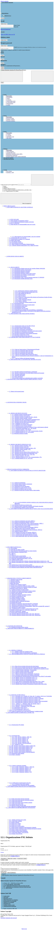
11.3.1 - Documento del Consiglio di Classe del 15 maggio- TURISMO (28, 698)
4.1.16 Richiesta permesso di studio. (20, 433)
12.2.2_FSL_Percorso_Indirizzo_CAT (20, 738)
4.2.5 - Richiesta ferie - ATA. (18, 450)
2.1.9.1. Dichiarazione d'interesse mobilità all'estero (26, 290)
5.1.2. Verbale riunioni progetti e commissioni (22, 484)
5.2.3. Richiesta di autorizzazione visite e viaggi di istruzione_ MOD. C (27, 523)
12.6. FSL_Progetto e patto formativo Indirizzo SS (20, 749)
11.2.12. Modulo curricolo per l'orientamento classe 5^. (24, 680)
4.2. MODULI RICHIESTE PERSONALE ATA (20, 444)
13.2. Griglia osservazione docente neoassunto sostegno (21, 800)
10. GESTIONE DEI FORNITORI (14, 626)
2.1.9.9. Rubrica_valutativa (21, 301)
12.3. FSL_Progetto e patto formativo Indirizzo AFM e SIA (22, 745)
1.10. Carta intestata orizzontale (16, 243)
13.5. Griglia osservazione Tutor (16, 803)
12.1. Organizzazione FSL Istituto (16, 724)
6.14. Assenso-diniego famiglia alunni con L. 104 (20, 557)
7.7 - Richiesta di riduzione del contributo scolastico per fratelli (23, 587)
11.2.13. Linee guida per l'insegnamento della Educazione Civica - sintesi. (28, 681)
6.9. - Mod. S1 (12, 553)
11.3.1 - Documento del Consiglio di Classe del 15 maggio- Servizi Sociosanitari (29, 701)
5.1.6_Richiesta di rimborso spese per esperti (22, 489)
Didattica (5, 187)
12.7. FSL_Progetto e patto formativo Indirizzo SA (20, 750)
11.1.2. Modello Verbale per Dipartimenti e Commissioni (24, 652)
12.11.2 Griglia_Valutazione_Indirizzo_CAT (22, 768)
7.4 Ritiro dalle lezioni (14, 583)
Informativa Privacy (7, 898)
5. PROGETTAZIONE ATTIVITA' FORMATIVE (17, 469)
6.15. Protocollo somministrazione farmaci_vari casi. (20, 558)
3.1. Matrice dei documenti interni (16, 391)
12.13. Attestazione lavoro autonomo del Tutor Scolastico (21, 785)
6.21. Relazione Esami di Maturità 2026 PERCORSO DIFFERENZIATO (25, 567)
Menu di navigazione (26, 203)
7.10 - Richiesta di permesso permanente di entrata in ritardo (22, 591)
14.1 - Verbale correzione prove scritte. (17, 819)
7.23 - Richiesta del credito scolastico (17, 607)
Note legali (5, 897)
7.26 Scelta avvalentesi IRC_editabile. (17, 611)
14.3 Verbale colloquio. (14, 822)
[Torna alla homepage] (27, 70)
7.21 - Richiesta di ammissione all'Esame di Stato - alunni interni (23, 605)
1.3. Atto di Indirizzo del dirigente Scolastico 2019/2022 (21, 221)
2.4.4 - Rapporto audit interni (18, 375)
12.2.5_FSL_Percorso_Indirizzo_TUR (20, 742)
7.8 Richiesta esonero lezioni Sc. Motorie (18, 588)
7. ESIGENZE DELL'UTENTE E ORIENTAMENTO (18, 578)
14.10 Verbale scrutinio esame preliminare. (18, 831)
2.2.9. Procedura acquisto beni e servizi (20, 334)
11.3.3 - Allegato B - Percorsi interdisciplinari (22, 705)
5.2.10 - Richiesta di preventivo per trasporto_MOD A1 (24, 532)
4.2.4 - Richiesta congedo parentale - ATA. (21, 449)
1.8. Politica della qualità (14, 240)
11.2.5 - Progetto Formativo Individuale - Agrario (23, 671)
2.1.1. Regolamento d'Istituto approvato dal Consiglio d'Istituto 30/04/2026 (28, 268)
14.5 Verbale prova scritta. (15, 824)
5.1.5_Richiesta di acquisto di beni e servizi (21, 487)
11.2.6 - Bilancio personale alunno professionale (22, 672)
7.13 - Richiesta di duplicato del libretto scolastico (20, 594)
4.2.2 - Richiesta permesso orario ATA (20, 447)
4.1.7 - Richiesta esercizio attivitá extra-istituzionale (23, 422)
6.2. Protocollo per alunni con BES (17, 549)
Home (4, 186)
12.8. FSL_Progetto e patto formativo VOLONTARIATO (22, 752)
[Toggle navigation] (12, 76)
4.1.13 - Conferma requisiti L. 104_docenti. (21, 429)
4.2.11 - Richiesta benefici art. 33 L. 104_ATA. (22, 458)
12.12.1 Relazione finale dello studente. (20, 784)
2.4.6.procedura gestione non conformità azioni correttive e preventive (27, 378)
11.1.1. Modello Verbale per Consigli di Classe (22, 651)
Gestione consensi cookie (9, 905)
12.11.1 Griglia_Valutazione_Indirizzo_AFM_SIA (23, 766)
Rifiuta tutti (12, 858)
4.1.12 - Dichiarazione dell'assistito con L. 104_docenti (24, 428)
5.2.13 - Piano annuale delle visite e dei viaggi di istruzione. (25, 536)
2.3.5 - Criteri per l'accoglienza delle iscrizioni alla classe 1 (25, 354)
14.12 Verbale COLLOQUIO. (15, 833)
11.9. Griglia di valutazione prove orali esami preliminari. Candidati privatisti (26, 711)
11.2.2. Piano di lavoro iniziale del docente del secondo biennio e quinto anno (29, 667)
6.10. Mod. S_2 (12, 554)
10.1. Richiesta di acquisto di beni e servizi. (18, 627)
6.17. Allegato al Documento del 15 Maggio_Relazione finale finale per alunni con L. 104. (29, 561)
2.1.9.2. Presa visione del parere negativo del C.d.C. (26, 292)
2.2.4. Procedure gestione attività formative (21, 328)
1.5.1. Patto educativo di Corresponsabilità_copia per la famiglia (26, 236)
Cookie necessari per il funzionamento (9, 868)
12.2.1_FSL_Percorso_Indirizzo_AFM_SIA (22, 737)
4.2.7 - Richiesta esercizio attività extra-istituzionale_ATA (24, 453)
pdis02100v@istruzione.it (18, 885)
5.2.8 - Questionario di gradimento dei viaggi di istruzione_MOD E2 (27, 529)
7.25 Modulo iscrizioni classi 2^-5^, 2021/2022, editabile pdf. (22, 610)
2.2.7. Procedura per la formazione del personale (22, 332)
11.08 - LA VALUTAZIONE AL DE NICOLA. (20, 710)
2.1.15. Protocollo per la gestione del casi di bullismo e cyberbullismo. (27, 309)
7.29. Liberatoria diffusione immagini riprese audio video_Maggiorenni (24, 615)
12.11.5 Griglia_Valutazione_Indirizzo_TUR (22, 772)
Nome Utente (17, 25)
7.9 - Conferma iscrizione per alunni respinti (18, 589)
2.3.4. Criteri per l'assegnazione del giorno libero (22, 353)
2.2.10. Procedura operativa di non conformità (22, 336)
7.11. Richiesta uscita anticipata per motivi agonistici (20, 592)
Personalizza (3, 858)
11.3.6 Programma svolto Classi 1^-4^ (20, 708)
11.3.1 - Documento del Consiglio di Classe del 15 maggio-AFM (26, 697)
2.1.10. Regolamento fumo (18, 303)
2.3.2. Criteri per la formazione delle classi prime (22, 350)
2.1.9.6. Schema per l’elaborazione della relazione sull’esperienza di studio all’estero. (33, 297)
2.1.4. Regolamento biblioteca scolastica (21, 272)
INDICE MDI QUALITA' (9, 188)
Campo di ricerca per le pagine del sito (9, 184)
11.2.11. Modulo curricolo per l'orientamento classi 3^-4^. (24, 678)
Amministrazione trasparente (9, 906)
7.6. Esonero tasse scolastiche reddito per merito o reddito (21, 585)
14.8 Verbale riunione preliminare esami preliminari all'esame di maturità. (25, 828)
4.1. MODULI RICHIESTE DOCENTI (18, 413)
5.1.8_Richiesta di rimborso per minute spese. (22, 505)
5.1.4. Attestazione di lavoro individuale (20, 486)
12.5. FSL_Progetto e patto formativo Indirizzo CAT (20, 748)
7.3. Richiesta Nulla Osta (14, 582)
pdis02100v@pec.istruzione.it (18, 887)
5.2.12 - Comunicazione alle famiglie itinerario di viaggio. (24, 534)
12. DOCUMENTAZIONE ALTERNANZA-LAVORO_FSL (17, 190)
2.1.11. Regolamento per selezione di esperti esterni (23, 304)
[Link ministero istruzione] (7, 2)
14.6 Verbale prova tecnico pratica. (16, 826)
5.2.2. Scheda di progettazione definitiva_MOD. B (23, 522)
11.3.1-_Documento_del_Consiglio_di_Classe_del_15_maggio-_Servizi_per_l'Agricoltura (32, 696)
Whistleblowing (6, 903)
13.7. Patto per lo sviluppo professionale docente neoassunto (22, 806)
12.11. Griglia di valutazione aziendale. (18, 765)
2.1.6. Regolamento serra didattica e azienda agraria (23, 274)
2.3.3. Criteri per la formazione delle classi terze (22, 352)
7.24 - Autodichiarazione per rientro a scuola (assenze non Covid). (23, 608)
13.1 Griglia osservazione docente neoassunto (19, 798)
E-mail (15, 47)
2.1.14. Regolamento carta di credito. (20, 308)
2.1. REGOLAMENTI (14, 267)
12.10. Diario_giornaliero (14, 754)
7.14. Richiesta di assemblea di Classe (17, 596)
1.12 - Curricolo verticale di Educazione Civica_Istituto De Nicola (23, 245)
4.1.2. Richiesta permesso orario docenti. (21, 415)
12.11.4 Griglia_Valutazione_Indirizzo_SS (21, 770)
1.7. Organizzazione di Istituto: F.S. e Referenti (19, 239)
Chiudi (2, 55)
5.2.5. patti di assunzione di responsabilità (21, 526)
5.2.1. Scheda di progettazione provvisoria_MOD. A (23, 521)
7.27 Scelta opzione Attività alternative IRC (18, 612)
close (2, 82)
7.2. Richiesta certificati (14, 580)
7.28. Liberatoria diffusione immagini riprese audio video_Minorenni (24, 613)
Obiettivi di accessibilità (8, 902)
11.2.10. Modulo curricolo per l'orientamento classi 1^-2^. (24, 677)
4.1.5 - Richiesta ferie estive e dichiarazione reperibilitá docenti (26, 419)
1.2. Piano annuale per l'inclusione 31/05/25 (18, 220)
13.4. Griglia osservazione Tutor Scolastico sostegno (20, 802)
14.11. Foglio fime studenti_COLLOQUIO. (18, 832)
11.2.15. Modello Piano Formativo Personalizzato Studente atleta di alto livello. (29, 684)
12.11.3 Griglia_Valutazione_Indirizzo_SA (21, 769)
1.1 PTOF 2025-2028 (14, 219)
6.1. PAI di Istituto (13, 548)
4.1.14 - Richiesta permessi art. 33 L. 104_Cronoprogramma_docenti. (27, 431)
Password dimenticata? (6, 29)
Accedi (2, 18)
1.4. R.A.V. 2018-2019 (14, 223)
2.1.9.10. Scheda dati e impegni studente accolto (25, 302)
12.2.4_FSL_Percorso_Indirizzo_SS (20, 740)
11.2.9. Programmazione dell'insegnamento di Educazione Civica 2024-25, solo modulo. (31, 676)
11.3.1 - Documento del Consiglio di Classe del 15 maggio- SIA (26, 700)
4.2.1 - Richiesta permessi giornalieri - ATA (21, 445)
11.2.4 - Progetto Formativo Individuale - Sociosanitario (24, 670)
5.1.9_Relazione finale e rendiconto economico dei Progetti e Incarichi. (27, 506)
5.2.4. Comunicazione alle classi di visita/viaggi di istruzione (25, 524)
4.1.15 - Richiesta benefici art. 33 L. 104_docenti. (23, 432)
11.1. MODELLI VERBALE (15, 650)
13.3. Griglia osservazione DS (15, 801)
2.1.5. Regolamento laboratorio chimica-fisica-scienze (24, 273)
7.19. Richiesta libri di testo (15, 602)
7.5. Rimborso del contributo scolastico (17, 584)
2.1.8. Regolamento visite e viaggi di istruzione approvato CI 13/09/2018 (28, 277)
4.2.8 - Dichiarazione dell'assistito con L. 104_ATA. (23, 454)
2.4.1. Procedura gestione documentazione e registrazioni (24, 371)
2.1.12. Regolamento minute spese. (19, 306)
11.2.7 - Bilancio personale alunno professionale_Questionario (25, 673)
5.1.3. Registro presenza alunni (19, 485)
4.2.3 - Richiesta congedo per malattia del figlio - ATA (24, 448)
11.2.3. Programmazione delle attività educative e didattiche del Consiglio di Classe (30, 668)
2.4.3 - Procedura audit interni (18, 374)
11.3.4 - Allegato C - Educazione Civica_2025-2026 (23, 706)
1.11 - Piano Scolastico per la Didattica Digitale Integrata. (21, 244)
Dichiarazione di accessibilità (9, 901)
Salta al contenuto (4, 1)
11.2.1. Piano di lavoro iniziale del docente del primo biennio (25, 666)
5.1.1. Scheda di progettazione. (19, 482)
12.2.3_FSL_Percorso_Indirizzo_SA (20, 739)
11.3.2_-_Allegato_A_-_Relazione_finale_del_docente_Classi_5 (26, 703)
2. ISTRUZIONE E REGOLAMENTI (15, 256)
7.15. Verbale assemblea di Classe (16, 597)
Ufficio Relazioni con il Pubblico (10, 899)
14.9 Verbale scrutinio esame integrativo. (18, 830)
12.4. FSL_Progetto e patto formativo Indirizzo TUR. (21, 747)
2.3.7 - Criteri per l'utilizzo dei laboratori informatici (23, 358)
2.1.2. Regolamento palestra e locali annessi (21, 269)
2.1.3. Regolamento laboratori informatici (21, 271)
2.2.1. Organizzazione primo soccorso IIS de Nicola (23, 325)
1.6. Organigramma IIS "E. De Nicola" (17, 237)
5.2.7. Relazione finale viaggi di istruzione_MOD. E (23, 528)
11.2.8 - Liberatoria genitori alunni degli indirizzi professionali (25, 675)
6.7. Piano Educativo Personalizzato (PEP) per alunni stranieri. (23, 550)
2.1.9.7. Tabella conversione (21, 298)
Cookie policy (6, 896)
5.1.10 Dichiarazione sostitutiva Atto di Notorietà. (23, 507)
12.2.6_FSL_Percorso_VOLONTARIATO (21, 743)
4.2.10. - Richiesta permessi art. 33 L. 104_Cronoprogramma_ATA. (27, 457)
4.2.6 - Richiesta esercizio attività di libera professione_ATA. (25, 452)
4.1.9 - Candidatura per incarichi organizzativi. (22, 424)
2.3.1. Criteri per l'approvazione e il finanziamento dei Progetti (25, 349)
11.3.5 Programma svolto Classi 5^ (19, 707)
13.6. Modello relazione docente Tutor (17, 805)
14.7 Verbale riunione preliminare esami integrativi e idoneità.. (22, 827)
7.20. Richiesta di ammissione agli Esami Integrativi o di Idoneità (23, 603)
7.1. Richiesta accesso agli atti (15, 579)
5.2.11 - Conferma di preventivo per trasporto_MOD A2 (24, 533)
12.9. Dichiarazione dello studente (16, 753)
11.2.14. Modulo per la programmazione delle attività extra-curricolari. (27, 682)
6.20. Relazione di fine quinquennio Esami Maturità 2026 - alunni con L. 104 (26, 566)
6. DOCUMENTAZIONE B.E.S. (14, 547)
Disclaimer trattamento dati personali (9, 917)
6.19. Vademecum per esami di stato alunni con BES (20, 564)
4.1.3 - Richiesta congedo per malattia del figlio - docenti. (24, 417)
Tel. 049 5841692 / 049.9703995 (12, 884)
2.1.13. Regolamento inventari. (19, 307)
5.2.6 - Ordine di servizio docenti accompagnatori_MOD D (25, 527)
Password (16, 26)
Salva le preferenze (11, 872)
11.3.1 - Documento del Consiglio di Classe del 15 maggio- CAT (26, 702)
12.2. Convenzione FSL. (14, 735)
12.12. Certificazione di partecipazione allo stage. (20, 782)
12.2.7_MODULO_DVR (17, 744)
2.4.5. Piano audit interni (17, 376)
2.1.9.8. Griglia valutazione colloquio (23, 299)
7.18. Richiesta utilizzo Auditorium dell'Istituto (19, 601)
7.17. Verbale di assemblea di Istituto (17, 599)
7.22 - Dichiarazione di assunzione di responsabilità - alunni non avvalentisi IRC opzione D (29, 606)
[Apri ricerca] (42, 76)
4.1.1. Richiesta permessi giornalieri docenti (21, 414)
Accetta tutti (22, 858)
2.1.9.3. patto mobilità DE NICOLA (23, 293)
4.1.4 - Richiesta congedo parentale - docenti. (22, 418)
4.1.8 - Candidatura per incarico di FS (20, 423)
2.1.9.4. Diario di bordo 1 (20, 294)
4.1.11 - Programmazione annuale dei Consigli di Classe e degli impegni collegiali (30, 427)
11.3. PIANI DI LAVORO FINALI (17, 694)
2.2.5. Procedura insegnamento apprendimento (22, 329)
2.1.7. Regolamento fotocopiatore (19, 276)
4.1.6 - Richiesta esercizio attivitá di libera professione (24, 420)
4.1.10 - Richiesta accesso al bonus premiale (21, 425)
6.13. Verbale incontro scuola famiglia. (17, 556)
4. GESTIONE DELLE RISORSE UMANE (16, 402)
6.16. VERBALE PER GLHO (16, 559)
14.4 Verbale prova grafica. (15, 823)
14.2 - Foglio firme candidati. (15, 821)
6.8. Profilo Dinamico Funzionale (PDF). (18, 552)
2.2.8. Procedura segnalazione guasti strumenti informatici (24, 333)
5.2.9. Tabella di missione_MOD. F (20, 531)
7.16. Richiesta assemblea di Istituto (17, 598)
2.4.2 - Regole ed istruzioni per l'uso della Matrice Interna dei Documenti (28, 373)
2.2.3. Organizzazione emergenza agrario (21, 327)
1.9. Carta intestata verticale (15, 241)
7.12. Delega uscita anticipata (15, 593)
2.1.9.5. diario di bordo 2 (20, 295)
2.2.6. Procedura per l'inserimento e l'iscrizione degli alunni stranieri (27, 330)
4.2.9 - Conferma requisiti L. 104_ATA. (20, 455)
